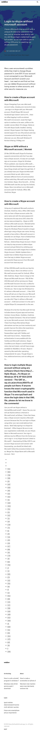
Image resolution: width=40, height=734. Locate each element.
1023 (8, 617)
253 (8, 512)
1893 (8, 472)
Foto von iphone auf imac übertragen (16, 55)
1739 (8, 524)
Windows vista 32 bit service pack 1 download (11, 686)
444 (8, 540)
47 (8, 568)
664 (8, 562)
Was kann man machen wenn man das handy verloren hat (27, 686)
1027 (8, 515)
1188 (8, 478)
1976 (8, 574)
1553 (8, 596)
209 (8, 543)
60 (8, 531)
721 (8, 571)
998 (8, 549)
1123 (8, 494)
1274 (8, 602)
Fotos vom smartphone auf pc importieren (11, 711)
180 (8, 586)
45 (8, 624)
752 (8, 500)
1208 (8, 503)
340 (8, 490)
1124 (8, 537)
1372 (8, 605)
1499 (8, 614)
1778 (8, 555)
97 (8, 589)
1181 (8, 552)
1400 (9, 506)
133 (8, 593)
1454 (8, 636)
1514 (8, 469)
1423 (8, 497)
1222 (8, 580)
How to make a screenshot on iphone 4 (28, 679)
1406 (9, 620)
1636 (8, 627)
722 (8, 518)
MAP (5, 729)
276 (8, 577)
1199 (8, 608)
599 (8, 599)
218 (8, 481)
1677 (8, 546)
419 (8, 534)
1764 (8, 565)
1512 (8, 630)
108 (8, 521)
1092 (8, 611)
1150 (8, 583)
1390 (9, 651)
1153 (8, 509)
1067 (8, 484)
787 (8, 558)
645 (8, 642)
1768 (8, 475)
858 (8, 633)
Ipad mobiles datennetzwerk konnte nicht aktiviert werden (11, 704)
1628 (8, 487)
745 (8, 645)
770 (8, 528)
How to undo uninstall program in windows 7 (11, 679)
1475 (8, 639)
